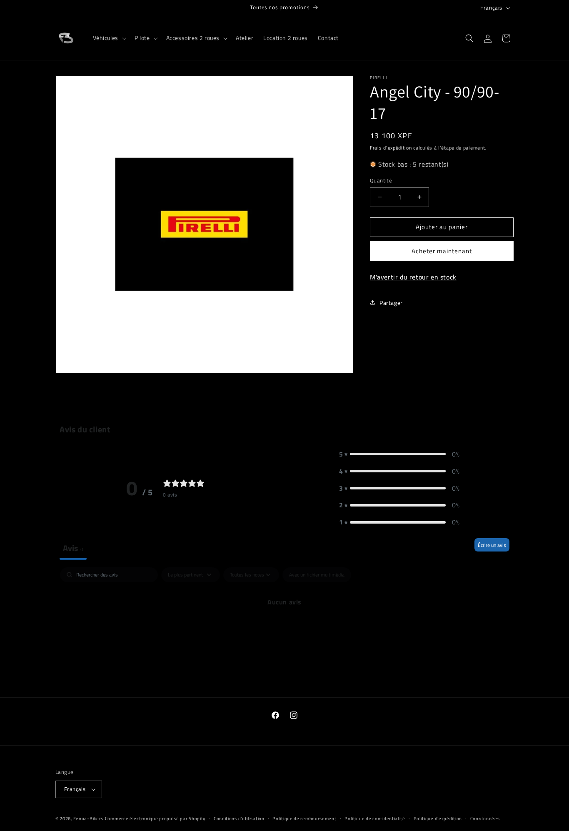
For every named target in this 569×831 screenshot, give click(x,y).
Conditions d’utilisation (239, 818)
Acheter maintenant (442, 251)
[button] (109, 38)
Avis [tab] (73, 548)
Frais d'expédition (391, 148)
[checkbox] (316, 574)
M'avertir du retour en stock (413, 277)
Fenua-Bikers (88, 818)
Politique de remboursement (304, 818)
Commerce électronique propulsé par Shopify (155, 818)
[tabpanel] (284, 630)
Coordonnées (485, 818)
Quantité (381, 181)
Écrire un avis (492, 545)
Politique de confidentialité (374, 818)
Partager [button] (391, 302)
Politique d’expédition (438, 818)
